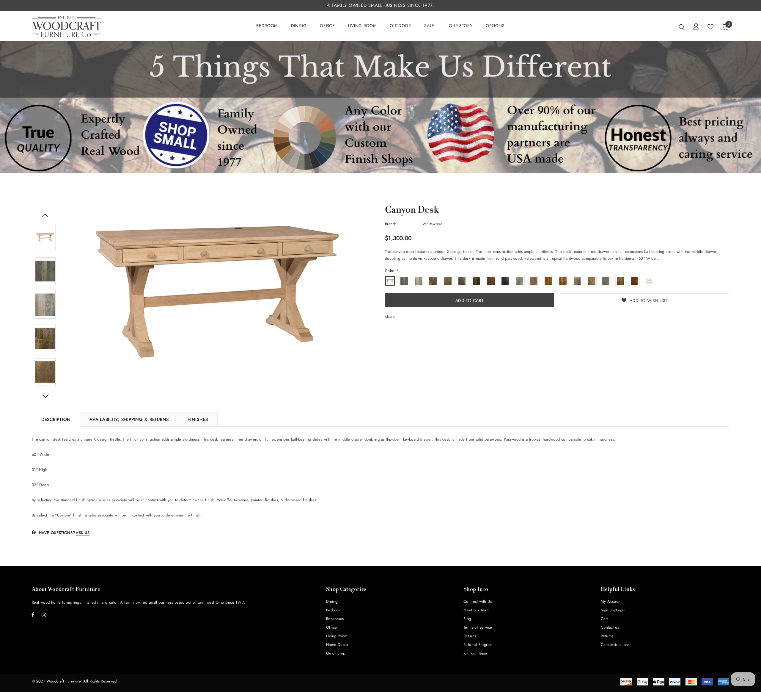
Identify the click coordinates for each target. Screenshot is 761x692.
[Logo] (67, 26)
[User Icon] (696, 26)
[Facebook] (33, 614)
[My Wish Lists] (710, 27)
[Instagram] (44, 614)
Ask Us (82, 533)
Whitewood (432, 224)
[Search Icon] (682, 27)
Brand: (390, 224)
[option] (217, 290)
